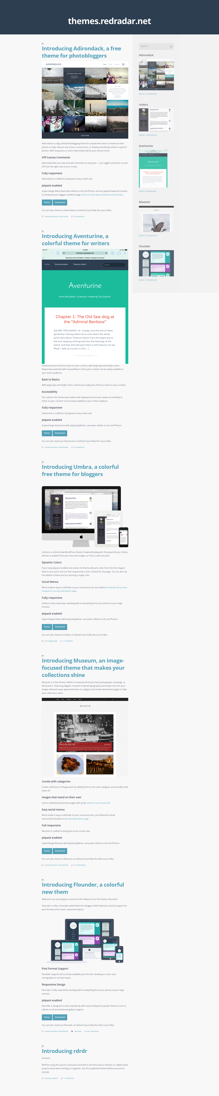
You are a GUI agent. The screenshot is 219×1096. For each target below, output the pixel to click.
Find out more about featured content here (102, 194)
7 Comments (68, 1078)
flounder (78, 1031)
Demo (47, 202)
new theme (63, 216)
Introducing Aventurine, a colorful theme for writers (75, 239)
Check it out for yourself (98, 803)
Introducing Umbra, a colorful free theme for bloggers (80, 470)
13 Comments (80, 865)
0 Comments (79, 216)
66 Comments (93, 1031)
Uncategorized (51, 641)
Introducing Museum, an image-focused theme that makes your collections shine (83, 667)
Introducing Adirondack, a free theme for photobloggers (81, 52)
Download (60, 202)
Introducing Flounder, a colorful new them (83, 888)
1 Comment (68, 641)
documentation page (78, 818)
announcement (51, 216)
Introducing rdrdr (64, 1050)
